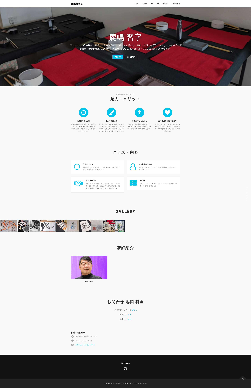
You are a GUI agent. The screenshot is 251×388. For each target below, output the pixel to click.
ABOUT (118, 57)
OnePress (128, 383)
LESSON (144, 3)
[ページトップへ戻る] (242, 378)
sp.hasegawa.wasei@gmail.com (85, 345)
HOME (137, 3)
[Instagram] (125, 368)
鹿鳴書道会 (77, 4)
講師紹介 (165, 3)
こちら (134, 309)
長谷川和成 (89, 281)
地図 (152, 3)
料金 (158, 3)
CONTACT (131, 57)
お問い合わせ (176, 3)
